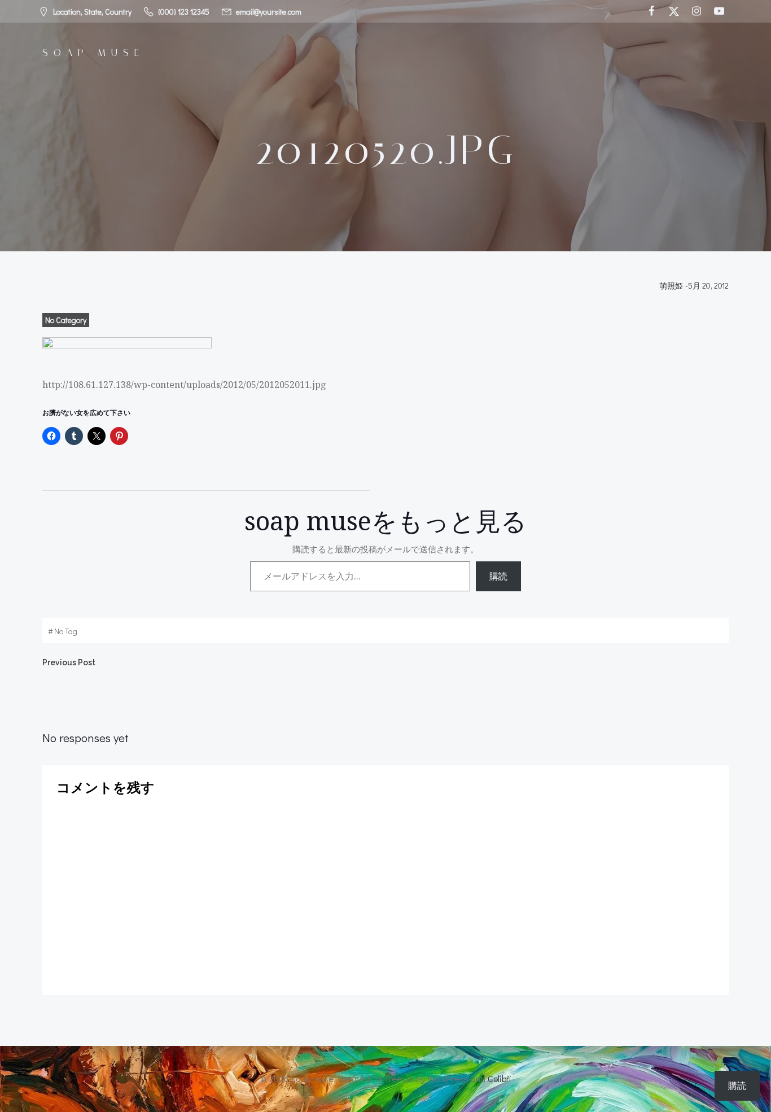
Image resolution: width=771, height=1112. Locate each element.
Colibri (499, 1078)
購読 (498, 576)
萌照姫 (671, 285)
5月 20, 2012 (708, 285)
